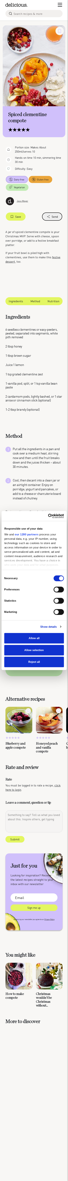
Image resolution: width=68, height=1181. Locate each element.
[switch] (58, 589)
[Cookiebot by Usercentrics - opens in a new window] (48, 516)
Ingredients (16, 301)
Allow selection (34, 650)
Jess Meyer (22, 201)
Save (18, 216)
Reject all (34, 661)
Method (35, 301)
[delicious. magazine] (16, 5)
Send (55, 216)
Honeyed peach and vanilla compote (47, 747)
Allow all (34, 638)
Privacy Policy (49, 919)
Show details (48, 626)
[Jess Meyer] (10, 200)
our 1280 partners (27, 534)
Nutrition (53, 301)
